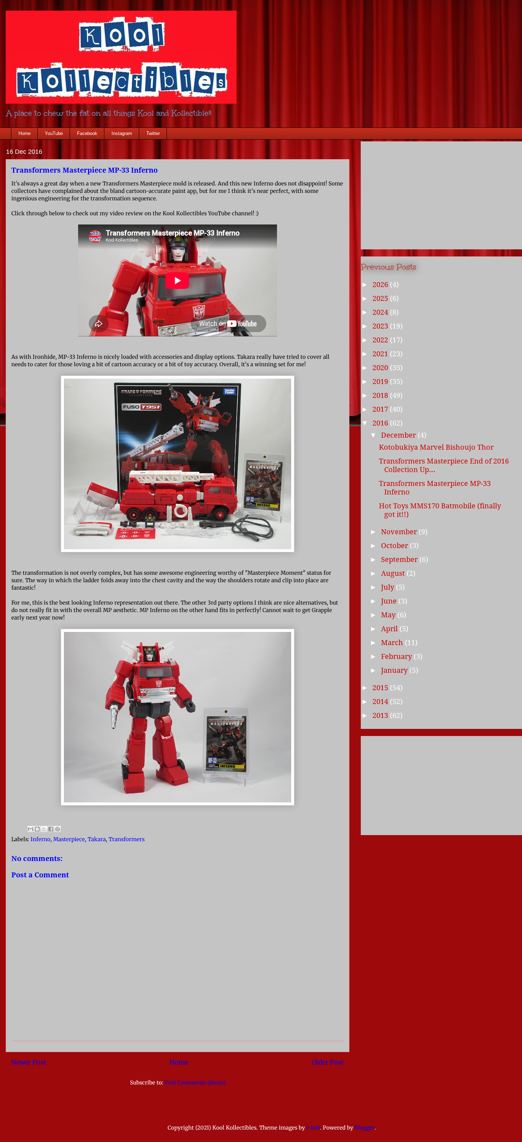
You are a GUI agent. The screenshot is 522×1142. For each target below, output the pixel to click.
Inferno (40, 839)
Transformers (127, 839)
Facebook (87, 133)
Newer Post (28, 1062)
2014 (381, 701)
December (399, 435)
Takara (97, 839)
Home (24, 133)
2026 (381, 284)
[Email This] (30, 829)
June (389, 601)
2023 (381, 326)
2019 (381, 381)
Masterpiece (69, 839)
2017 (381, 409)
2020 (381, 367)
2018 (381, 395)
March (393, 642)
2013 (381, 715)
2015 (381, 687)
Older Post (328, 1062)
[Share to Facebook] (50, 829)
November (400, 531)
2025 (381, 298)
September (400, 559)
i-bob (313, 1127)
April (390, 628)
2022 (381, 340)
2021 (381, 354)
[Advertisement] (414, 783)
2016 (381, 423)
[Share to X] (44, 829)
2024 (381, 312)
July (388, 587)
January (395, 670)
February (397, 656)
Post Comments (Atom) (195, 1082)
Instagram (122, 133)
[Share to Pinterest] (57, 829)
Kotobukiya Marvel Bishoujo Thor (436, 447)
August (394, 573)
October (395, 545)
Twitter (153, 133)
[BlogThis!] (37, 829)
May (389, 615)
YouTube (54, 133)
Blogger (365, 1127)
